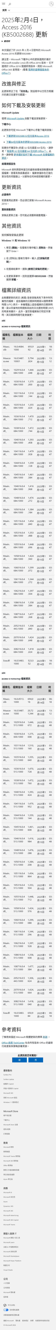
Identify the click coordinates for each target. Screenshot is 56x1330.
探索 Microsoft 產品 (10, 1098)
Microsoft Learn (8, 1242)
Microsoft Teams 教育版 (11, 1156)
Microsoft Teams (9, 1224)
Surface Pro (7, 1075)
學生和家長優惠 (9, 1175)
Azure (5, 1202)
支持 (4, 10)
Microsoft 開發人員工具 (11, 1238)
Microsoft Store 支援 (10, 1125)
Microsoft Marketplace (11, 1256)
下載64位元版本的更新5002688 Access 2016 (29, 141)
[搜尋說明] (10, 3)
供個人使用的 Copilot (10, 1088)
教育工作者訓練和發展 (11, 1170)
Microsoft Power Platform (12, 1261)
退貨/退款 (6, 1129)
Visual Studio (8, 1270)
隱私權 (18, 1321)
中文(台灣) (11, 1305)
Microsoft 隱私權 (9, 1292)
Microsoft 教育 (8, 1147)
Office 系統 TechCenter (13, 1042)
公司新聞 (6, 1288)
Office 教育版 (8, 1165)
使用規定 (25, 1321)
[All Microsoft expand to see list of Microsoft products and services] (3, 3)
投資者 (5, 1297)
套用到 (7, 41)
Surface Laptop (8, 1079)
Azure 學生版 (8, 1179)
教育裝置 (6, 1152)
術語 (45, 1036)
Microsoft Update (16, 118)
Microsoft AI (7, 1192)
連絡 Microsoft (8, 1321)
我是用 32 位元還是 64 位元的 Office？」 (27, 151)
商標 (31, 1321)
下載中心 (6, 1120)
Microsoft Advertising (10, 1215)
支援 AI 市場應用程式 (10, 1247)
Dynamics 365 (8, 1206)
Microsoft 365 (8, 1093)
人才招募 (6, 1283)
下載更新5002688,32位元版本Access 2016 (27, 135)
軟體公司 (6, 1265)
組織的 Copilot (8, 1084)
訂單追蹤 (6, 1134)
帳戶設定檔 (7, 1115)
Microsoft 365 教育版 (10, 1161)
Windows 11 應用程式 (11, 1102)
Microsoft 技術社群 (10, 1251)
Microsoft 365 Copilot (11, 1220)
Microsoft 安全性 (9, 1197)
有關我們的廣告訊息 (42, 1321)
